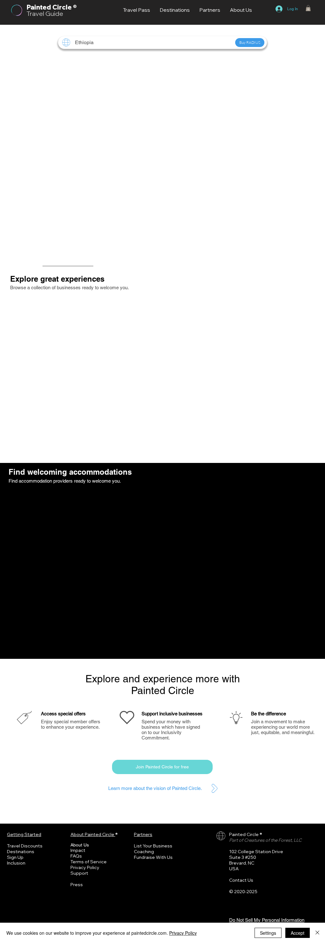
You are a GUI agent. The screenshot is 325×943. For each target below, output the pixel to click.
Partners (143, 834)
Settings (268, 933)
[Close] (317, 933)
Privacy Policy (84, 867)
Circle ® (64, 7)
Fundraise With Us (153, 857)
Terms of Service (88, 862)
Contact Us (241, 880)
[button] (308, 8)
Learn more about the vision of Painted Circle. (155, 788)
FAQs (76, 856)
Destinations (20, 851)
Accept (297, 933)
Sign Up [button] (15, 857)
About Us (79, 844)
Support (79, 873)
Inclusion (16, 863)
